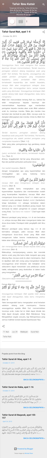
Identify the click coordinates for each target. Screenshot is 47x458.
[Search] (43, 4)
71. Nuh (6, 332)
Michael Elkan (29, 453)
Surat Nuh (35, 332)
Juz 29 (14, 332)
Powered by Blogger (25, 449)
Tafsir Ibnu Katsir (23, 4)
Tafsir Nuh (7, 337)
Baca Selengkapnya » (34, 380)
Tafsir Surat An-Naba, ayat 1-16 (17, 387)
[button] (43, 32)
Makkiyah (24, 332)
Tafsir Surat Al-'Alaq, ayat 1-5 (16, 359)
